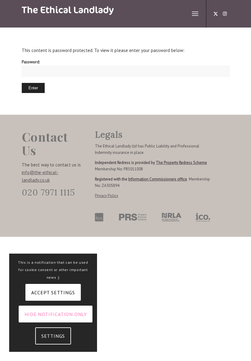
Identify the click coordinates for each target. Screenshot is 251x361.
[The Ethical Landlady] (68, 14)
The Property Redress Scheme (181, 162)
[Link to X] (215, 13)
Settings (53, 336)
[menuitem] (195, 14)
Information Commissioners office (157, 179)
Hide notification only (55, 314)
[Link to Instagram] (225, 13)
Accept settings (53, 292)
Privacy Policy (106, 195)
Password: (31, 62)
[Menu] (195, 14)
